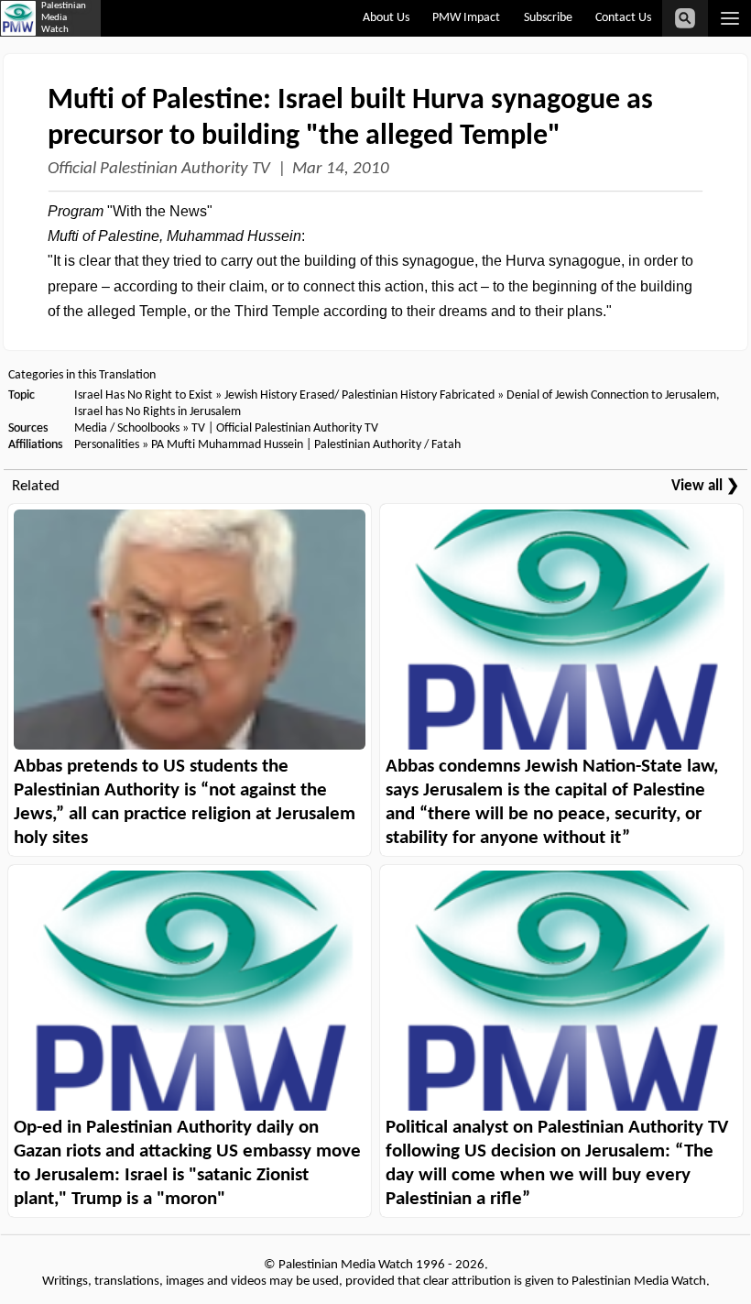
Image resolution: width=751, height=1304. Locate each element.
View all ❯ (705, 486)
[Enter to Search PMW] (685, 18)
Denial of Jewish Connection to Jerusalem (611, 395)
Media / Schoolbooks (127, 428)
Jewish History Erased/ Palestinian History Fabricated (360, 395)
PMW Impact (466, 18)
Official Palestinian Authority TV (159, 169)
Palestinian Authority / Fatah (387, 445)
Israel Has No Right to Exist (143, 395)
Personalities (106, 445)
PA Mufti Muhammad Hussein (227, 445)
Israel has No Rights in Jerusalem (157, 412)
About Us (386, 18)
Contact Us (623, 18)
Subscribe (548, 18)
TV (198, 428)
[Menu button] (729, 18)
